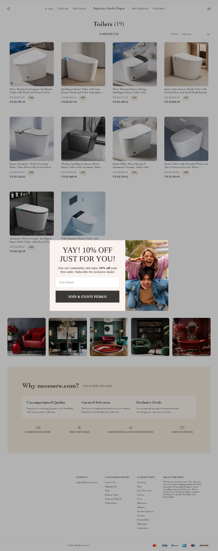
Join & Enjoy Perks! (87, 296)
